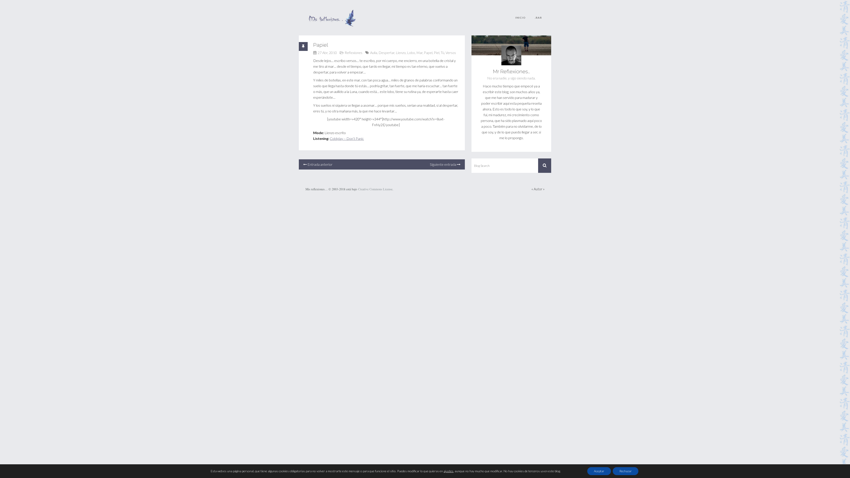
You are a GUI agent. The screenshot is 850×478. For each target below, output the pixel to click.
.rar (538, 17)
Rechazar (625, 471)
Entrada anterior (319, 164)
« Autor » (538, 189)
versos (451, 52)
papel (428, 52)
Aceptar (599, 471)
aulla (373, 52)
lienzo (401, 52)
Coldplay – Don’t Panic (347, 138)
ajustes (448, 471)
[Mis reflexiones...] (332, 12)
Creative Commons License (375, 189)
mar (419, 52)
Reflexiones (353, 52)
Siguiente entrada (443, 164)
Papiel (320, 45)
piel (436, 52)
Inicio (520, 17)
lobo (411, 52)
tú (442, 52)
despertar (386, 52)
